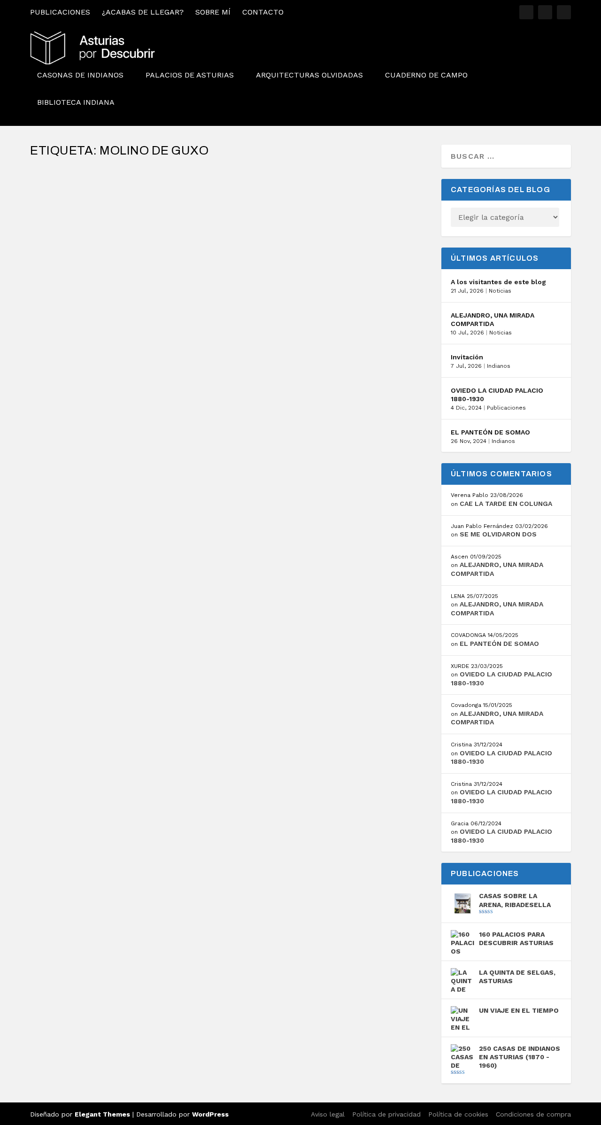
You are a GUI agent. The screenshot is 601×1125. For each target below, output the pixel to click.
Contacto (263, 12)
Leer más (64, 244)
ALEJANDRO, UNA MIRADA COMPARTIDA (492, 319)
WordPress (210, 1114)
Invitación (467, 357)
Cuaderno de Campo (426, 75)
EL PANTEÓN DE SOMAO (490, 432)
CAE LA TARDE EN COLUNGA (506, 503)
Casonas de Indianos (80, 75)
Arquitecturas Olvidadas (309, 75)
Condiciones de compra (533, 1114)
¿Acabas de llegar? (143, 12)
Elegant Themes (102, 1114)
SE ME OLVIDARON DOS (498, 534)
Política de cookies (458, 1114)
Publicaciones (60, 12)
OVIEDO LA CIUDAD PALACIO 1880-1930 (497, 395)
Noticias (500, 290)
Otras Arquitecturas (167, 205)
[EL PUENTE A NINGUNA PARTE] (164, 170)
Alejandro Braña (73, 205)
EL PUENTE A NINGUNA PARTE (100, 190)
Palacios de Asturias (190, 75)
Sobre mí (213, 12)
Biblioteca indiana (76, 103)
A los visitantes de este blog (498, 282)
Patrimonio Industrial (228, 205)
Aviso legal (328, 1114)
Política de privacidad (386, 1114)
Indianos (498, 366)
